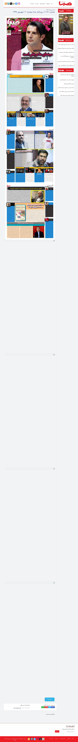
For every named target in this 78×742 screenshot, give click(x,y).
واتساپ (46, 707)
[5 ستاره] (22, 708)
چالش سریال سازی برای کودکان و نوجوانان (66, 48)
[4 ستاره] (24, 708)
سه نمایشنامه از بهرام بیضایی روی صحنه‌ (66, 52)
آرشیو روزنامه (42, 3)
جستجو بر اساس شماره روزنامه (68, 729)
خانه (51, 3)
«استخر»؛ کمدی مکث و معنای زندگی (67, 95)
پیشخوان (48, 3)
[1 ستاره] (29, 708)
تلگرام (43, 707)
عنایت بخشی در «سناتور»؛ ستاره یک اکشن (66, 87)
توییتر (49, 707)
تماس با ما (32, 3)
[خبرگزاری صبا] (66, 40)
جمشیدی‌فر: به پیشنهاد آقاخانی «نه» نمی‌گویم (67, 56)
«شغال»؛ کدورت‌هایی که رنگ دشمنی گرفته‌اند (67, 75)
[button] (19, 3)
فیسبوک (52, 707)
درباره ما (37, 3)
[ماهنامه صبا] (66, 70)
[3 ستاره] (25, 708)
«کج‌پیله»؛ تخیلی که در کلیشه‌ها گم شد (67, 79)
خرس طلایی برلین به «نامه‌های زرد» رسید (66, 65)
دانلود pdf (49, 699)
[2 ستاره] (27, 708)
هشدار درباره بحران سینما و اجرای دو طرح (66, 61)
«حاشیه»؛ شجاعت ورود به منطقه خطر (66, 91)
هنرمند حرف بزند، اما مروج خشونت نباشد (66, 44)
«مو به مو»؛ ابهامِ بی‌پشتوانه (69, 83)
